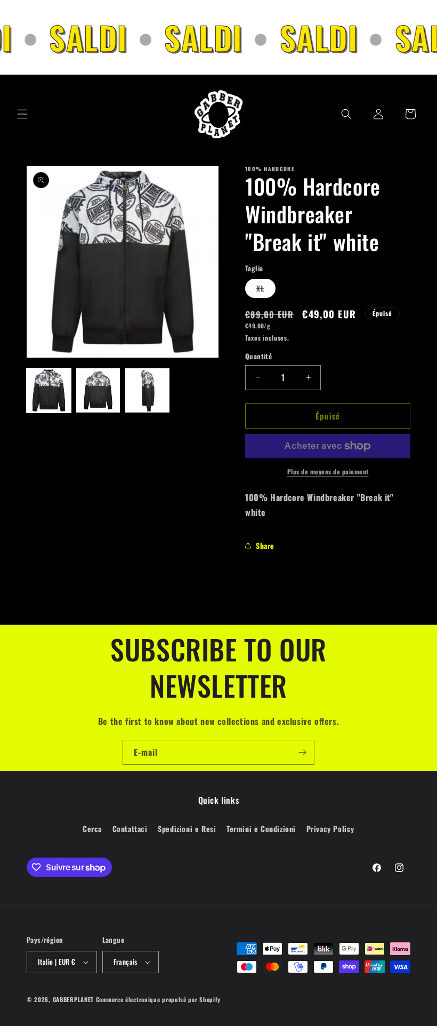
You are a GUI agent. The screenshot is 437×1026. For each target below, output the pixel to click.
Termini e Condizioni (261, 828)
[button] (22, 114)
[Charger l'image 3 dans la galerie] (147, 390)
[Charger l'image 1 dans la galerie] (49, 390)
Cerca (92, 828)
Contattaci (130, 828)
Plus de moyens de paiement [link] (328, 471)
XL (266, 290)
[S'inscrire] (302, 752)
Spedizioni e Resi (187, 828)
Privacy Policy (330, 828)
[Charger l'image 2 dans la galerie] (98, 390)
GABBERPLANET (73, 999)
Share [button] (265, 545)
